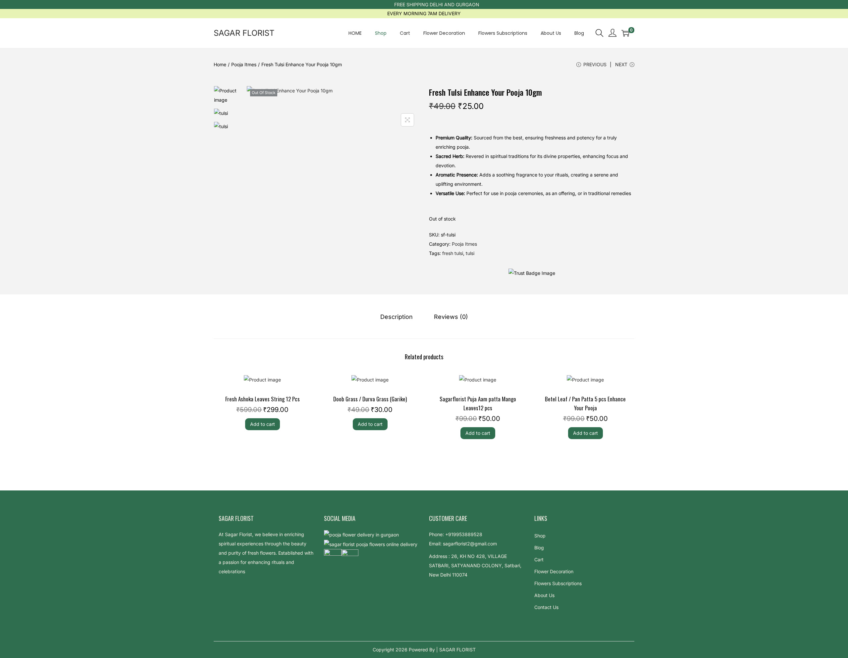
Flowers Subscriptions (558, 583)
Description (396, 316)
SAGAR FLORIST (244, 33)
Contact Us (546, 607)
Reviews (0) (451, 316)
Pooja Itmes (243, 64)
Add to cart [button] (262, 424)
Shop (540, 535)
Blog (539, 547)
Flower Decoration (553, 571)
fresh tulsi (452, 253)
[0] (625, 33)
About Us (544, 595)
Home (220, 64)
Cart (539, 559)
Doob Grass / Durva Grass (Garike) (370, 399)
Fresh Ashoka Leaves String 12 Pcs (262, 399)
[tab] (396, 317)
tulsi (470, 253)
